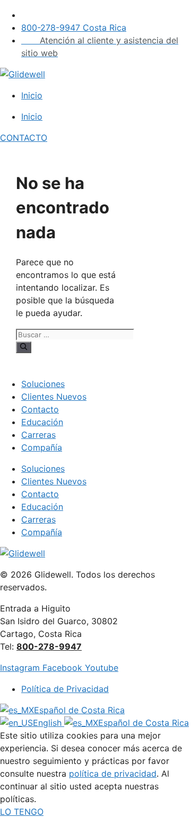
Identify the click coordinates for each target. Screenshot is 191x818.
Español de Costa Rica (79, 710)
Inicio (31, 95)
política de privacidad (113, 773)
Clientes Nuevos (53, 396)
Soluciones (43, 384)
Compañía (41, 447)
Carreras (38, 434)
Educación (42, 422)
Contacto (40, 409)
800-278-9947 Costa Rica (73, 27)
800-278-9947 (49, 646)
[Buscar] (23, 347)
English (48, 722)
